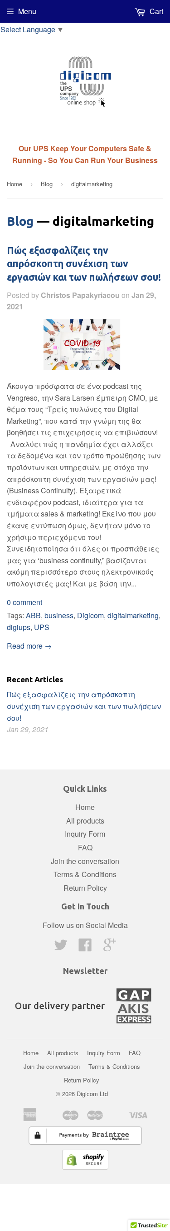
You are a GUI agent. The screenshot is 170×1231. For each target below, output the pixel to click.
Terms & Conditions (85, 874)
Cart (155, 11)
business (58, 615)
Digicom (90, 615)
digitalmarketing (133, 615)
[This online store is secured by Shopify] (85, 1167)
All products (85, 820)
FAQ (85, 847)
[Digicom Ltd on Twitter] (61, 947)
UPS (41, 627)
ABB (33, 615)
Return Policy (85, 888)
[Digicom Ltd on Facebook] (85, 947)
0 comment (24, 602)
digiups (18, 627)
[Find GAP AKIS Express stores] (85, 1026)
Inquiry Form (85, 834)
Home (14, 183)
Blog (47, 183)
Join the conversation (85, 861)
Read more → (29, 645)
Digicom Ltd (92, 1093)
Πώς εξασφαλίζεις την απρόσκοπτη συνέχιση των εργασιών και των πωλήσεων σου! (84, 264)
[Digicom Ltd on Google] (110, 947)
